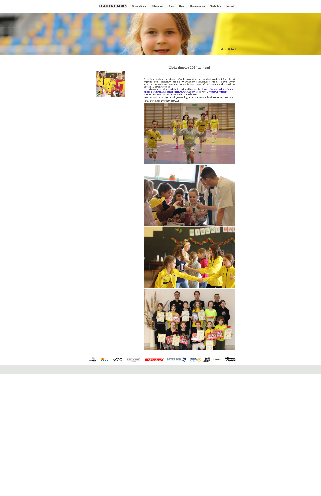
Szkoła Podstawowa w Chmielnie (181, 92)
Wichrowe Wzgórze (218, 92)
